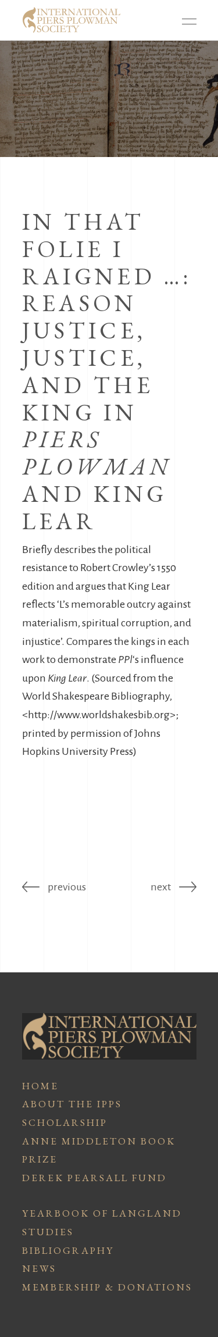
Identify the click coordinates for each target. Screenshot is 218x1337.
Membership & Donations (107, 1287)
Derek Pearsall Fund (94, 1177)
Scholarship (65, 1122)
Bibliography (68, 1250)
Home (40, 1085)
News (39, 1268)
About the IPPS (72, 1103)
